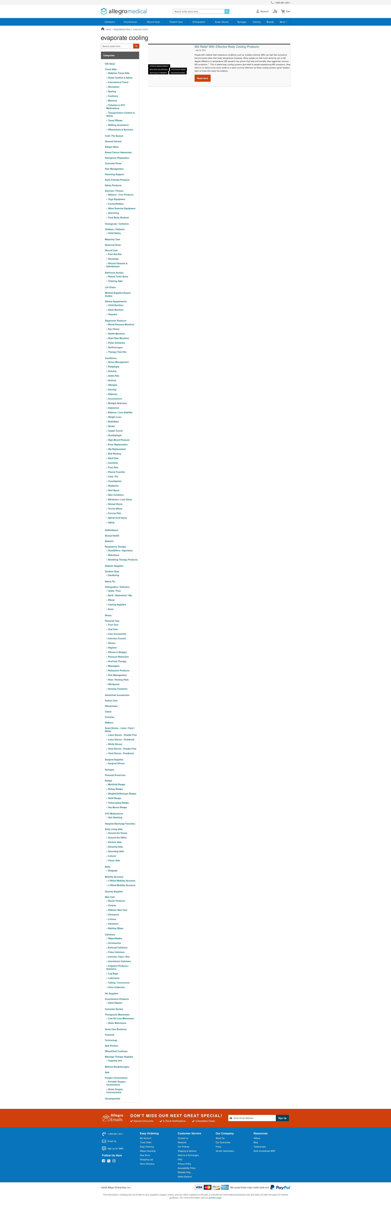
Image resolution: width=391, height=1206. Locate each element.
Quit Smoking (115, 817)
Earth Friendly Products (117, 179)
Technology (111, 1040)
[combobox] (201, 11)
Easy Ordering (147, 1146)
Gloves (111, 642)
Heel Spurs (113, 490)
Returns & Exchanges (188, 1155)
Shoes (108, 615)
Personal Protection (115, 775)
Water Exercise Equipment (121, 208)
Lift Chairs (110, 287)
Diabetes (112, 394)
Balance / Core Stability (120, 412)
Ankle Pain (113, 375)
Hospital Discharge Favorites (120, 823)
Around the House (117, 832)
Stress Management (159, 66)
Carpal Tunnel (115, 430)
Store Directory (147, 1163)
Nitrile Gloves (115, 744)
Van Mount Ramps (117, 807)
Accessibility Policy (187, 1168)
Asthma (112, 380)
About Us (220, 1138)
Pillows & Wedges (117, 652)
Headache (113, 485)
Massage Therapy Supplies (119, 1056)
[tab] (120, 55)
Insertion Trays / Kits (119, 956)
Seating (112, 91)
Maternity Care (112, 239)
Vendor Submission (225, 1150)
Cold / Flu (113, 476)
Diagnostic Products (115, 320)
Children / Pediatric (115, 229)
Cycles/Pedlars (116, 203)
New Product (111, 1045)
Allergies (112, 384)
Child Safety (114, 233)
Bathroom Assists (114, 272)
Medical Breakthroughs (117, 1066)
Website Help (184, 1172)
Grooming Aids (116, 851)
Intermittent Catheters (119, 961)
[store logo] (124, 11)
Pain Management (114, 168)
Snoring (112, 389)
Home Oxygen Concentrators (114, 1091)
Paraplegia (113, 366)
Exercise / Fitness (114, 190)
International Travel (118, 82)
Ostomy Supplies (114, 891)
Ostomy (257, 21)
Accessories (114, 942)
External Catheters (117, 947)
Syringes (241, 21)
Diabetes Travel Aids (119, 73)
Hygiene (112, 647)
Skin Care (110, 896)
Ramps (108, 780)
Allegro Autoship (148, 1150)
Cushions (113, 95)
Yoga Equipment (116, 199)
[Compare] (275, 11)
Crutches (109, 717)
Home (108, 29)
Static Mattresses (117, 1022)
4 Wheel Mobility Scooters (121, 885)
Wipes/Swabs (115, 938)
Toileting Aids (115, 281)
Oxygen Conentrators (116, 1077)
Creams (112, 905)
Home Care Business (116, 1029)
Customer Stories (114, 1009)
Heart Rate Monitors (118, 338)
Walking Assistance (118, 124)
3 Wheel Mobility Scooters (121, 880)
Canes (108, 711)
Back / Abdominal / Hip (120, 595)
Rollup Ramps (115, 788)
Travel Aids (111, 69)
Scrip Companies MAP (264, 1150)
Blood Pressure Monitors (121, 324)
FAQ (180, 1159)
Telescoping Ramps (118, 802)
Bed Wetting (114, 453)
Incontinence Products (117, 998)
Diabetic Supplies (114, 565)
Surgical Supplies (114, 759)
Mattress (112, 100)
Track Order (146, 1142)
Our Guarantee (223, 1142)
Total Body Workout (118, 217)
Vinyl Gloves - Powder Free (122, 748)
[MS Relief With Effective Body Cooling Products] (169, 59)
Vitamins (112, 314)
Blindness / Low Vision (120, 499)
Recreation (113, 86)
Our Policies (183, 1146)
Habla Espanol (185, 1176)
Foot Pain (113, 467)
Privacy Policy (184, 1163)
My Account (145, 1138)
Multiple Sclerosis (159, 69)
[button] (258, 11)
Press (218, 1146)
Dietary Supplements (116, 301)
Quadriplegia (115, 435)
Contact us (183, 1138)
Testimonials (260, 1146)
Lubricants (113, 978)
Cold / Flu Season (114, 135)
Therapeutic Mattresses (117, 1014)
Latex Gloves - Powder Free (122, 734)
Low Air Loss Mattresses (121, 1018)
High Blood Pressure (119, 439)
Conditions (111, 358)
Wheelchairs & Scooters (120, 129)
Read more (202, 78)
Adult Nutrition (116, 309)
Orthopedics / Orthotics (117, 586)
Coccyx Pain (114, 513)
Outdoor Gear (178, 69)
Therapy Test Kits (117, 351)
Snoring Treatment (117, 688)
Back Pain (113, 458)
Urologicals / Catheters (117, 223)
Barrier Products (116, 900)
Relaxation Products (118, 670)
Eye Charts (113, 328)
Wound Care (153, 21)
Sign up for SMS (115, 1148)
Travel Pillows (115, 120)
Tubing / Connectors (119, 982)
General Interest (113, 141)
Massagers (113, 665)
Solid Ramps (114, 798)
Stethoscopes (115, 347)
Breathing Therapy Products (123, 559)
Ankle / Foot (114, 590)
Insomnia (113, 462)
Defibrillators (111, 530)
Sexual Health (112, 535)
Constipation (115, 481)
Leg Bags (113, 973)
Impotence (113, 407)
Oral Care (113, 629)
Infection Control (117, 638)
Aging (111, 522)
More (283, 21)
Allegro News (112, 146)
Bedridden (113, 421)
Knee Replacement (118, 444)
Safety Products (113, 185)
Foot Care (113, 624)
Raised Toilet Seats (118, 276)
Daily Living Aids (114, 829)
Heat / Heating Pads (118, 679)
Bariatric (109, 541)
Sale (107, 1072)
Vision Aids (114, 860)
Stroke (111, 426)
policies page (215, 1197)
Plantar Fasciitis (116, 471)
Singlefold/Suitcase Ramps (122, 793)
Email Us (112, 1141)
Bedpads (112, 870)
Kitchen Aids (115, 842)
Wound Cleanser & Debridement (117, 265)
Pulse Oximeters (116, 342)
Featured (109, 1034)
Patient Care (176, 21)
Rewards (182, 1142)
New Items (145, 1155)
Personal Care (112, 620)
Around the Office (117, 837)
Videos (257, 1138)
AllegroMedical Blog (122, 29)
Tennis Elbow (115, 508)
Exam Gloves (222, 21)
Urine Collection (116, 987)
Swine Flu (110, 581)
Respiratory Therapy (115, 546)
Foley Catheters (116, 952)
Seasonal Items (113, 244)
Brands (270, 21)
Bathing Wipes (115, 928)
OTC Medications (114, 813)
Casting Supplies (117, 604)
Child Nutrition (115, 305)
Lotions (112, 919)
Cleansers (113, 923)
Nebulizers (113, 554)
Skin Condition (116, 494)
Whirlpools (113, 684)
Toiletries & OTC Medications (115, 107)
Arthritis (112, 371)
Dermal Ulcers (115, 503)
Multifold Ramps (116, 784)
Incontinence (130, 21)
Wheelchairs (111, 706)
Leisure (112, 855)
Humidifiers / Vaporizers (120, 550)
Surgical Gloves (116, 763)
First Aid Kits (115, 254)
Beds (107, 866)
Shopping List (146, 1159)
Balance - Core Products (120, 194)
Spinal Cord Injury (117, 517)
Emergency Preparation (117, 157)
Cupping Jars (115, 1060)
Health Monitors (116, 333)
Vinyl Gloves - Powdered (121, 753)
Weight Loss (114, 416)
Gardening (113, 575)
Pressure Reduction (118, 656)
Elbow (111, 599)
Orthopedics (198, 21)
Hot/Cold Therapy (158, 72)
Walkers (109, 722)
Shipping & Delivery (187, 1150)
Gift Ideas (110, 63)
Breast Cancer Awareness (118, 152)
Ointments (113, 914)
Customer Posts (113, 163)
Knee (110, 609)
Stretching (113, 212)
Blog (256, 1142)
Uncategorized (178, 72)
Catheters (110, 21)
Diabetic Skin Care (117, 909)
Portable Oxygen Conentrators (116, 1083)
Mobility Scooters (114, 876)
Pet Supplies (111, 993)
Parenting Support (114, 174)
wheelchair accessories (117, 695)
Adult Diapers (115, 1002)
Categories (109, 55)
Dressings (113, 258)
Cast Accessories (117, 633)
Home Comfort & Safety (120, 77)
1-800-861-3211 (282, 2)
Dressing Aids (115, 846)
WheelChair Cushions (116, 1051)
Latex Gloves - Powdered (121, 739)
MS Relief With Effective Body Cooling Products (227, 46)
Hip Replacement (117, 449)
